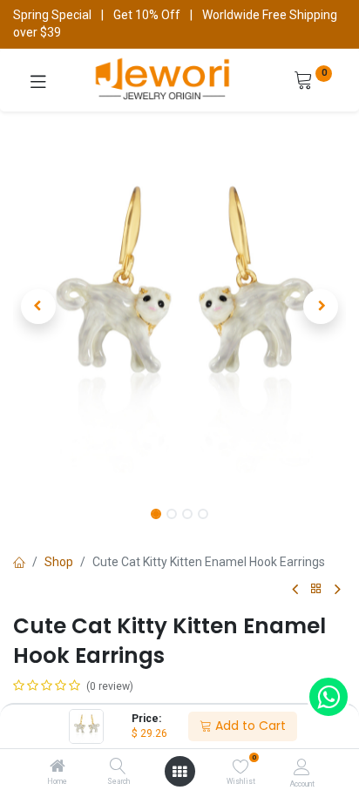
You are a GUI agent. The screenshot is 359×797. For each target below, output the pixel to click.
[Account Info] (302, 767)
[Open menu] (179, 771)
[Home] (57, 767)
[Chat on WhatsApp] (328, 697)
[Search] (118, 767)
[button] (38, 307)
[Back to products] (316, 589)
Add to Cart (249, 725)
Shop (58, 562)
